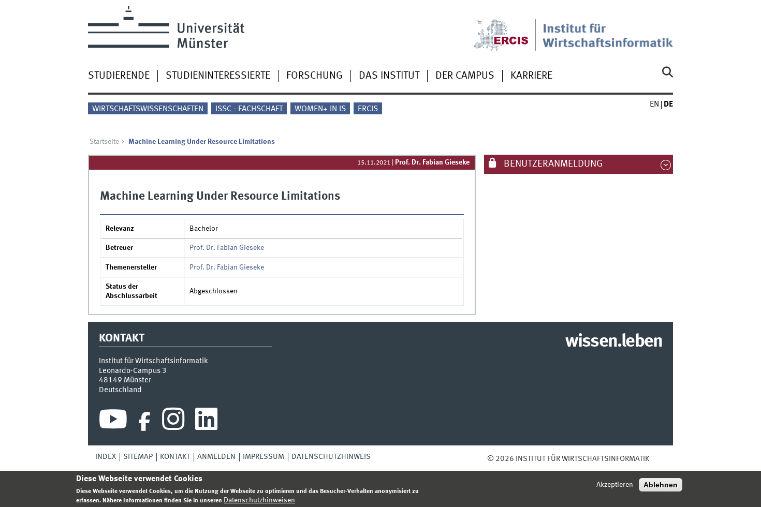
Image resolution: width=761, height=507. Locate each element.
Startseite (104, 141)
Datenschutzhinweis (331, 457)
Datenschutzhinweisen (259, 500)
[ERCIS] (508, 28)
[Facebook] (144, 422)
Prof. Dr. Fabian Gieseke (432, 162)
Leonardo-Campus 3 (133, 371)
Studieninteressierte (218, 76)
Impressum (263, 457)
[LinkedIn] (206, 422)
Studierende (119, 76)
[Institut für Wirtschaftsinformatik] (608, 28)
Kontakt (175, 457)
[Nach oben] (656, 459)
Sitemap (138, 457)
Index (105, 457)
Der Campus (464, 76)
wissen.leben (613, 342)
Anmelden (216, 457)
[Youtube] (113, 422)
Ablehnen (660, 485)
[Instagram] (173, 422)
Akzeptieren (614, 484)
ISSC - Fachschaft (249, 109)
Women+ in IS (320, 109)
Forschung (314, 76)
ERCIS (368, 109)
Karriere (531, 76)
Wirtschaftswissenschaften (147, 109)
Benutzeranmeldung (552, 164)
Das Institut (389, 76)
